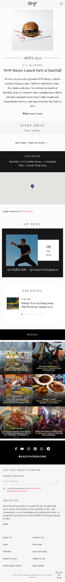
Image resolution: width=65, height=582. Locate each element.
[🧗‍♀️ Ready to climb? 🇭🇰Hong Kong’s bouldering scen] (48, 358)
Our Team (37, 545)
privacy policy (35, 488)
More (5, 524)
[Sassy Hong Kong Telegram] (48, 449)
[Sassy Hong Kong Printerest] (35, 449)
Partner (7, 552)
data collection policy (18, 491)
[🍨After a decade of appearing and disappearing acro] (16, 390)
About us (7, 538)
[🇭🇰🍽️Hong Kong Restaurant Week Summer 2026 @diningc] (48, 390)
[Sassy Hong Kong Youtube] (22, 449)
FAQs (5, 545)
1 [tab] (21, 314)
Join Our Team (39, 552)
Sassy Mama (38, 566)
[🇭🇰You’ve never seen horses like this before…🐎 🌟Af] (48, 422)
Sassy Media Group (12, 566)
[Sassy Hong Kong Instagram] (28, 449)
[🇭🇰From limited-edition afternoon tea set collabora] (16, 358)
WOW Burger (26, 211)
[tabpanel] (32, 303)
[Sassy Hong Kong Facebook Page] (16, 449)
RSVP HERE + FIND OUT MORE (30, 143)
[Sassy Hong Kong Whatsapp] (41, 449)
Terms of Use (38, 559)
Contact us (38, 538)
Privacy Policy (10, 559)
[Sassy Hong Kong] (32, 4)
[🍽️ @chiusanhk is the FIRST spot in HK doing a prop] (16, 422)
